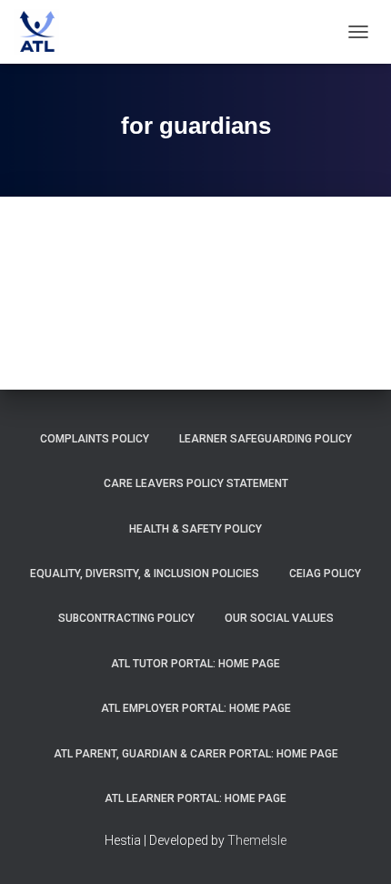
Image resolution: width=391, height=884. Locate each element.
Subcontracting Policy (126, 618)
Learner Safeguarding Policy (265, 438)
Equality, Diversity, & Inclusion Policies (144, 573)
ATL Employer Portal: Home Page (196, 708)
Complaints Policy (94, 438)
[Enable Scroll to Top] (355, 847)
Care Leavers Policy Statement (196, 483)
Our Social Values (279, 618)
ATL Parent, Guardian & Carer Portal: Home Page (196, 753)
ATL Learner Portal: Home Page (195, 798)
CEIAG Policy (325, 573)
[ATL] (43, 32)
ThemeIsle (256, 840)
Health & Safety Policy (195, 529)
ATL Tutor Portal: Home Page (195, 663)
